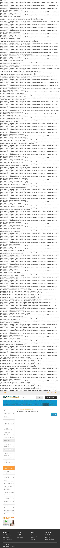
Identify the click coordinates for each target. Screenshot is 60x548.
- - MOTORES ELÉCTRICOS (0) (9, 472)
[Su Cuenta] (49, 392)
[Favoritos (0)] (51, 392)
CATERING (37, 400)
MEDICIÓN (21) (9, 413)
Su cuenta (47, 534)
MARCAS (52, 404)
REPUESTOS (45, 404)
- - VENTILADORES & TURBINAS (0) (9, 497)
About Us (5, 534)
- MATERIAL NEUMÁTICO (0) (9, 506)
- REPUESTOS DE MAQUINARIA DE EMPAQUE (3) (9, 444)
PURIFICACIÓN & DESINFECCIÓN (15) (9, 429)
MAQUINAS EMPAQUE (11, 400)
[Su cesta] (53, 392)
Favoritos (47, 537)
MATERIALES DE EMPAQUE (26, 404)
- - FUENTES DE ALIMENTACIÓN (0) (8, 467)
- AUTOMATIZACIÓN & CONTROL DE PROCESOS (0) (9, 512)
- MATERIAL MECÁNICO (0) (9, 502)
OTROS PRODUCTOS (37, 404)
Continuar (54, 414)
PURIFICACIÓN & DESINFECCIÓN (11, 404)
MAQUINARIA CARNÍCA (46, 400)
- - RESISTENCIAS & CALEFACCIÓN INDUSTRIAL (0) (9, 488)
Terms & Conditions (7, 539)
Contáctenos (20, 534)
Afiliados (33, 537)
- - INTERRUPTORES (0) (9, 458)
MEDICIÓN (19, 400)
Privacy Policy (6, 537)
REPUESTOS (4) (8, 440)
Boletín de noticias (49, 539)
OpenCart (10, 544)
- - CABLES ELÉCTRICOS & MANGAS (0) (9, 462)
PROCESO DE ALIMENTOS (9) (9, 417)
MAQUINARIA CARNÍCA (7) (9, 424)
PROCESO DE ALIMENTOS (28, 400)
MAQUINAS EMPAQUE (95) (9, 409)
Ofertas (33, 539)
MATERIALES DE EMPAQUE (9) (9, 433)
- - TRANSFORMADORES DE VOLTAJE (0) (9, 493)
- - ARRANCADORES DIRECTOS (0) (8, 454)
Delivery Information (7, 536)
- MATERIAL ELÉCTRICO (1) (9, 449)
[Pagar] (56, 392)
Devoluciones (20, 536)
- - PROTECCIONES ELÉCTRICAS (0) (9, 476)
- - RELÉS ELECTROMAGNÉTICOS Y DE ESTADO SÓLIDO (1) (9, 482)
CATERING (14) (9, 421)
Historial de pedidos (50, 536)
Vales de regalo (34, 536)
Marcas (32, 534)
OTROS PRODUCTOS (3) (9, 438)
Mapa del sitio (20, 537)
